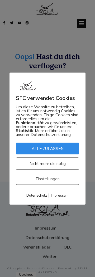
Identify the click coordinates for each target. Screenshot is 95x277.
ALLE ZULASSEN (48, 148)
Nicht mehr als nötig (48, 163)
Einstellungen (48, 178)
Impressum (60, 195)
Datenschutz (36, 195)
